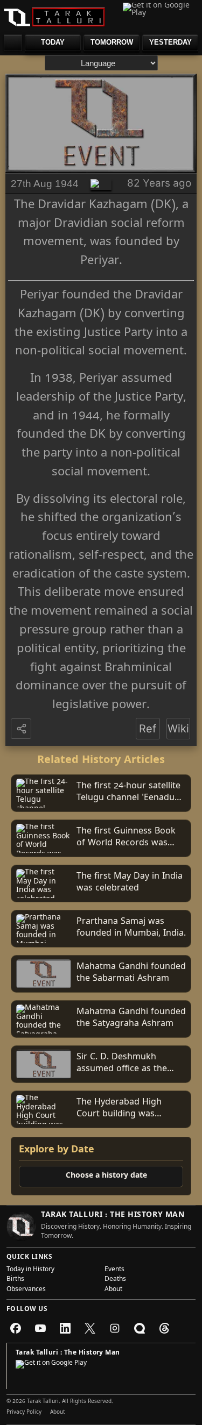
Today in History (30, 1270)
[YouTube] (40, 1328)
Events (114, 1270)
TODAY (53, 42)
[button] (22, 729)
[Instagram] (115, 1328)
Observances (26, 1290)
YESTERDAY (170, 42)
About (113, 1290)
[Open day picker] (13, 42)
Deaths (115, 1280)
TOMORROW (111, 42)
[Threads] (164, 1328)
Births (15, 1280)
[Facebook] (15, 1328)
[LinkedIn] (65, 1328)
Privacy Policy (23, 1412)
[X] (90, 1328)
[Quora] (139, 1328)
